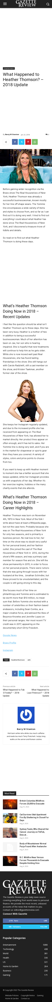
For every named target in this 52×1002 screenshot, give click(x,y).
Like (45, 921)
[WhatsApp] (35, 142)
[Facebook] (15, 142)
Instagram (8, 650)
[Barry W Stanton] (26, 715)
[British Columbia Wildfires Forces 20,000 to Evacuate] (10, 804)
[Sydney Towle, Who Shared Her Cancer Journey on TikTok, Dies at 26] (10, 833)
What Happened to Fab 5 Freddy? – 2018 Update (14, 692)
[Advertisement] (26, 35)
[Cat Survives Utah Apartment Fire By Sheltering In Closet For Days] (10, 818)
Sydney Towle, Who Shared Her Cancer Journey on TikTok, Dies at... (34, 832)
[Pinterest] (28, 142)
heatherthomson (18, 660)
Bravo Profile (9, 642)
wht (29, 660)
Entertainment (9, 68)
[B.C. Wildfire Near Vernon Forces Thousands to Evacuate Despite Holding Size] (10, 861)
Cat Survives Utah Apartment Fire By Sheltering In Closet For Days (34, 817)
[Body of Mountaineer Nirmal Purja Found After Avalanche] (10, 847)
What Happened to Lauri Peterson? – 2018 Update (38, 692)
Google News (10, 635)
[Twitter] (21, 142)
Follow (43, 927)
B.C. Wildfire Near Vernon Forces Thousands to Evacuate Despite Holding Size (34, 860)
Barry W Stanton (12, 134)
